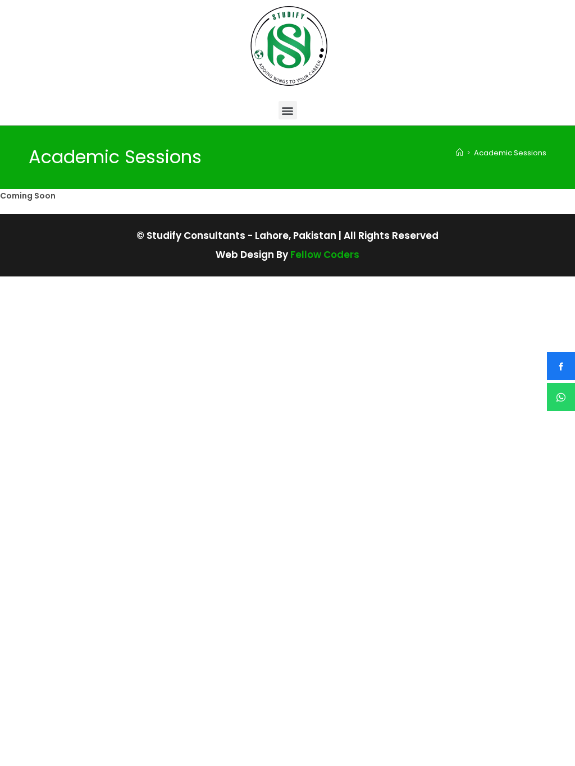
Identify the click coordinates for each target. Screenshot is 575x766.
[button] (288, 110)
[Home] (459, 152)
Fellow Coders (324, 254)
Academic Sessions (510, 152)
